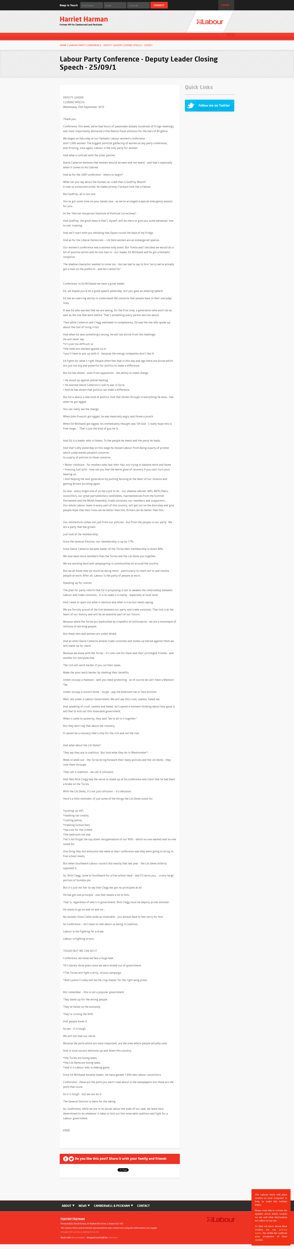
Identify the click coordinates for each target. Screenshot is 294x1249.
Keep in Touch (69, 5)
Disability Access (70, 1232)
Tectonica (113, 1237)
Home (63, 45)
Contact (143, 1206)
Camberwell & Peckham (112, 1206)
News (83, 1206)
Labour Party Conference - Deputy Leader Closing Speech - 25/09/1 (111, 45)
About (67, 1206)
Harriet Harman (84, 19)
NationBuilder (78, 1237)
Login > (226, 5)
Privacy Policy (91, 1232)
